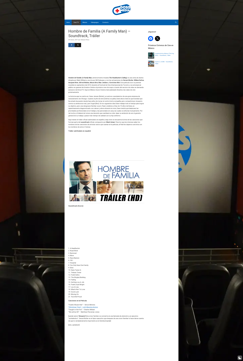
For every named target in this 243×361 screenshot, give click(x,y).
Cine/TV (76, 22)
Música (85, 22)
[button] (239, 357)
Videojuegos (95, 22)
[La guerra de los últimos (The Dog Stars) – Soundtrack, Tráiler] (151, 58)
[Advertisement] (106, 61)
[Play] (106, 182)
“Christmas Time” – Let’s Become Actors (83, 307)
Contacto (105, 22)
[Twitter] (78, 45)
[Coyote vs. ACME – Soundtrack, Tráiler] (151, 66)
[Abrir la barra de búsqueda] (175, 22)
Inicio (68, 22)
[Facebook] (71, 45)
